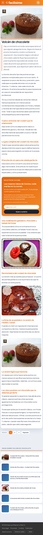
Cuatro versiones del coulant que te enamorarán (17, 122)
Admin (30, 532)
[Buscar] (38, 2)
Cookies (21, 528)
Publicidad (29, 528)
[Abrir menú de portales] (3, 2)
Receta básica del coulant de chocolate (19, 273)
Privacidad (13, 528)
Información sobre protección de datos (16, 202)
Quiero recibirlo (21, 212)
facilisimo (15, 2)
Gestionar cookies (19, 532)
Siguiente (25, 432)
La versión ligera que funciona (14, 371)
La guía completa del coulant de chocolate (20, 141)
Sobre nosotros (7, 532)
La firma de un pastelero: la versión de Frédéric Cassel (18, 321)
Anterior (4, 432)
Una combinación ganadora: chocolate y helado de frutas (19, 221)
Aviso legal (5, 528)
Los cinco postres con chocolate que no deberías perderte (19, 391)
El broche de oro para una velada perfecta (19, 160)
